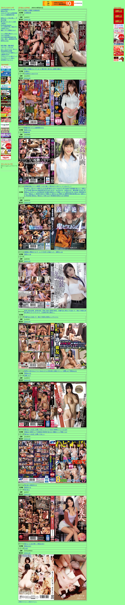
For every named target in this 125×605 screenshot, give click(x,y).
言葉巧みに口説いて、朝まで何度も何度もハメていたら (41, 317)
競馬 (2, 45)
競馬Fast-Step (5, 40)
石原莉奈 (66, 195)
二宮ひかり (33, 188)
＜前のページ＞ (22, 601)
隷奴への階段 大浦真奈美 (32, 10)
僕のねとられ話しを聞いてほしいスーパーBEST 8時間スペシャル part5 (45, 429)
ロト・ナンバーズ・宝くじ (9, 49)
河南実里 (81, 192)
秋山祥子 (27, 188)
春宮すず (43, 194)
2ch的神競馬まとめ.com (8, 9)
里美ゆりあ (59, 195)
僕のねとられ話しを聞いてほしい (34, 434)
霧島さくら (56, 432)
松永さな (60, 188)
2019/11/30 (27, 19)
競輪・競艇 (7, 45)
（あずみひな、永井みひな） (64, 190)
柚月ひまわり (53, 188)
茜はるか (77, 194)
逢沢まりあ (55, 194)
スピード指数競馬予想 (7, 15)
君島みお (27, 192)
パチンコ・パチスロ (7, 47)
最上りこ (78, 188)
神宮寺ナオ (27, 487)
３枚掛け (3, 23)
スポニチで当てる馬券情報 (9, 13)
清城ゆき (27, 432)
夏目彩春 (75, 190)
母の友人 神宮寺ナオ (30, 485)
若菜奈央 (40, 432)
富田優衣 (73, 188)
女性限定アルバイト (7, 60)
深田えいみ (27, 254)
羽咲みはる (27, 373)
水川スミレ (33, 192)
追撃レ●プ (27, 375)
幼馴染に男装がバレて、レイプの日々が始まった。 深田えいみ (43, 252)
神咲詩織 (72, 194)
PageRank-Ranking (6, 25)
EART (26, 548)
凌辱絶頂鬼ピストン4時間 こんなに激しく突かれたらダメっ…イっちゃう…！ (48, 186)
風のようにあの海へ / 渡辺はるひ (34, 544)
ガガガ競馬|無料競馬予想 (8, 37)
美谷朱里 (28, 195)
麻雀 (12, 45)
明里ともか (63, 432)
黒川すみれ (46, 190)
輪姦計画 (27, 132)
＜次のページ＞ (32, 601)
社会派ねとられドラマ (31, 73)
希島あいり (32, 194)
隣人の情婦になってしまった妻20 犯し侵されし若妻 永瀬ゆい (43, 69)
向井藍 (29, 190)
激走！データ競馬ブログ (8, 30)
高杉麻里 (53, 195)
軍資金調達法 (5, 51)
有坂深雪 (40, 190)
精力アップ (14, 56)
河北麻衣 (47, 192)
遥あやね (34, 190)
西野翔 (67, 194)
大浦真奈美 (27, 12)
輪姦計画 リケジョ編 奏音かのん (34, 127)
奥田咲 (38, 194)
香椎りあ (61, 194)
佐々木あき (75, 192)
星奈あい (34, 195)
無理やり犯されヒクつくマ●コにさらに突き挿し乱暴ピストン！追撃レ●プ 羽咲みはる (50, 371)
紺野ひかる (40, 188)
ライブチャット (5, 58)
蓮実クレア (33, 432)
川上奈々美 (82, 190)
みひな (53, 190)
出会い (13, 58)
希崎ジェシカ (61, 192)
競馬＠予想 (4, 11)
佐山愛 (46, 188)
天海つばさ (46, 195)
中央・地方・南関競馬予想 (9, 39)
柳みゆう (40, 195)
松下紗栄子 (66, 188)
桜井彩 (45, 432)
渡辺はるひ (27, 546)
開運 (10, 51)
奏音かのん (27, 130)
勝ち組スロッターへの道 (8, 21)
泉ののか (50, 432)
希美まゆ (68, 192)
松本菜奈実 (40, 192)
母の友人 (27, 489)
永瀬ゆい (27, 71)
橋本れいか (53, 192)
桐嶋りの (49, 194)
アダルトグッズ (5, 56)
